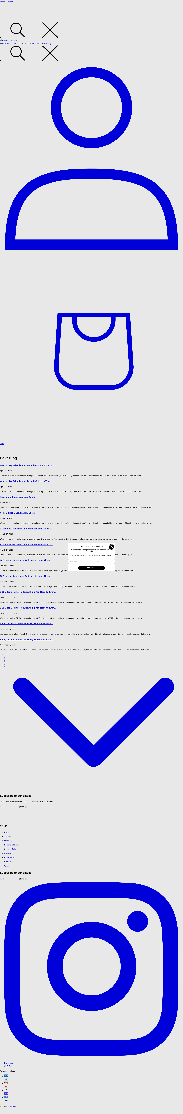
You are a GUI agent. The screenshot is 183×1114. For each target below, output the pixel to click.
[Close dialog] (111, 547)
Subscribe (91, 568)
